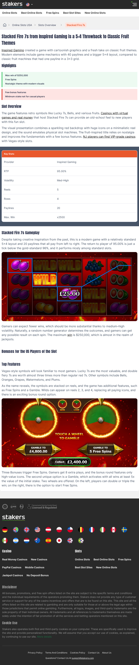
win (69, 335)
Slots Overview (47, 25)
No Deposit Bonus (38, 575)
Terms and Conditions (56, 652)
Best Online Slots (31, 12)
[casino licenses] (5, 506)
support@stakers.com (83, 658)
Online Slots (9, 12)
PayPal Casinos (11, 567)
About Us (106, 652)
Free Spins (52, 12)
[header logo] (12, 4)
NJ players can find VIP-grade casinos (109, 136)
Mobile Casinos (34, 567)
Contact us (93, 652)
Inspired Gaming (13, 50)
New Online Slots (95, 12)
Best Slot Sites (72, 12)
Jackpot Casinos (12, 575)
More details (44, 636)
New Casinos (39, 559)
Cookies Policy (77, 652)
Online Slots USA (22, 25)
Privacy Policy (35, 652)
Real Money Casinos (14, 559)
